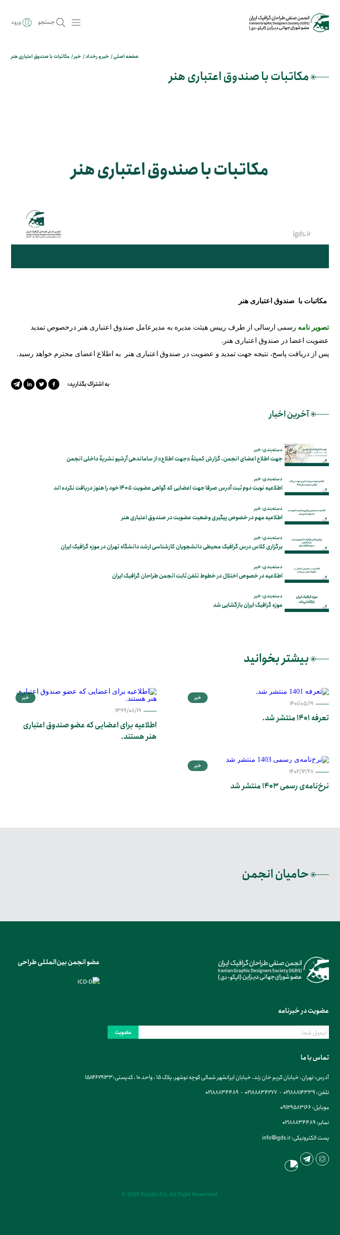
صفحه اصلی (126, 57)
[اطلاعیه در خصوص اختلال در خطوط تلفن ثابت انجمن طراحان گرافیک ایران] (307, 571)
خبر (77, 57)
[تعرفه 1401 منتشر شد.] (256, 691)
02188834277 (261, 1092)
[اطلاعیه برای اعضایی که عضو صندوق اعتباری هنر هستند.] (84, 695)
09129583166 (295, 1107)
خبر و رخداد (97, 57)
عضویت (123, 1032)
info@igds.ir (276, 1137)
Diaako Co (154, 1194)
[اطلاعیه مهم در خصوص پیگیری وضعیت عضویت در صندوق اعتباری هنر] (307, 513)
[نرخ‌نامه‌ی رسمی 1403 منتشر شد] (256, 759)
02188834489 (222, 1092)
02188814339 (299, 1092)
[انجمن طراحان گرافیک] (289, 22)
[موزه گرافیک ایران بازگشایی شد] (307, 600)
